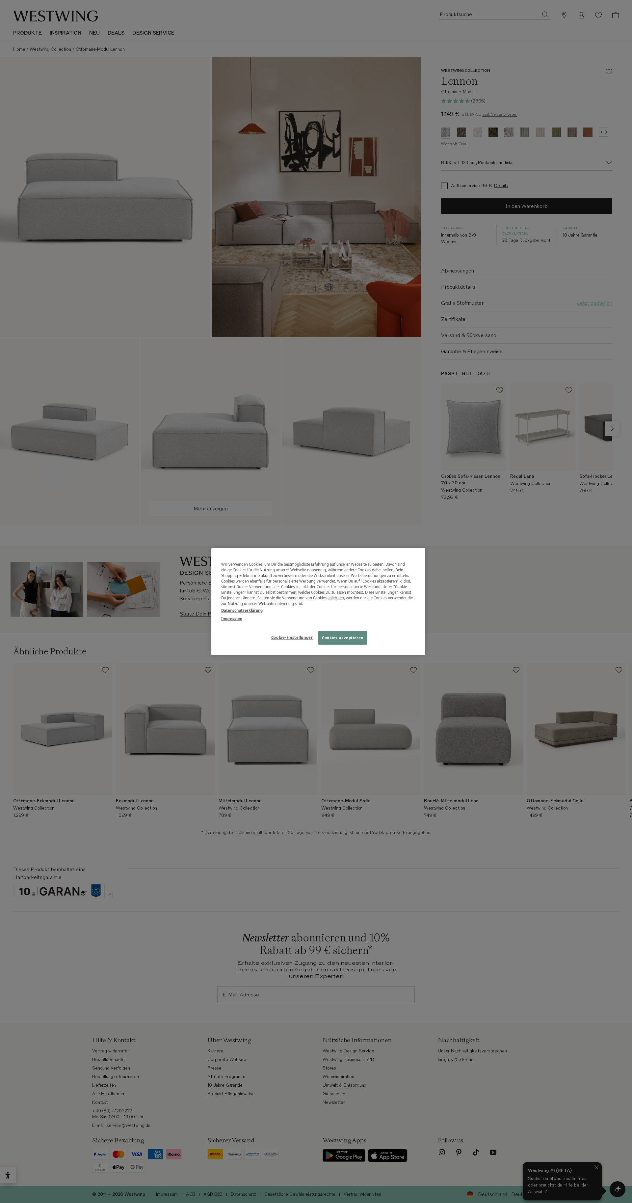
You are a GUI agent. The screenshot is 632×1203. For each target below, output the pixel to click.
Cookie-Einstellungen (292, 637)
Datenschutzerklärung (242, 610)
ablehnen (336, 597)
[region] (318, 601)
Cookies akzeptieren (342, 637)
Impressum (231, 618)
